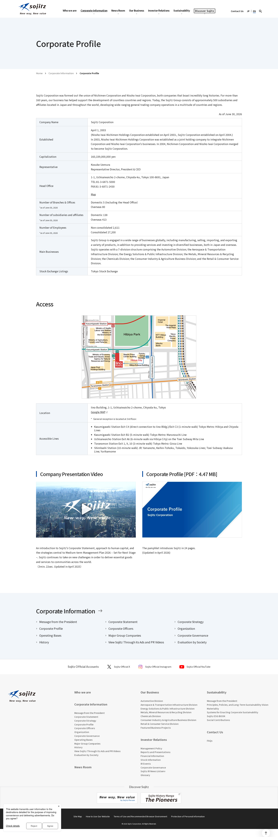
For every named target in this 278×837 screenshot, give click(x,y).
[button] (86, 509)
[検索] (260, 11)
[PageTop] (266, 833)
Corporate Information (65, 610)
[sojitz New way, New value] (32, 9)
